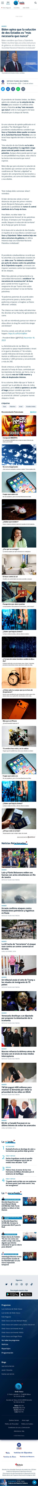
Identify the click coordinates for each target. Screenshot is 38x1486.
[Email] (23, 89)
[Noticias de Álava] (9, 1456)
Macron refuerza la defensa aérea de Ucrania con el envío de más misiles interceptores (18, 1054)
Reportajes (6, 1348)
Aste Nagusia (7, 8)
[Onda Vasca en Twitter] (6, 1284)
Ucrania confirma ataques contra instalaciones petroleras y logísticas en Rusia (18, 910)
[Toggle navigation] (2, 2)
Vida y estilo (10, 1156)
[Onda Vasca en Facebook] (11, 1284)
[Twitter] (3, 89)
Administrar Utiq (19, 1431)
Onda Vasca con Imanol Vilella (12, 1332)
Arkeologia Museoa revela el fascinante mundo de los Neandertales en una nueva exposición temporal (11, 1261)
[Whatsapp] (18, 89)
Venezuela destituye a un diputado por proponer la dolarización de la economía (17, 1018)
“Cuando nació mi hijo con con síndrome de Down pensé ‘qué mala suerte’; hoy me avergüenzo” (21, 1183)
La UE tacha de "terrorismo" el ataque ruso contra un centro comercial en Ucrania (19, 946)
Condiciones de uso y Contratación (19, 1428)
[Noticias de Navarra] (27, 1456)
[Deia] (7, 1452)
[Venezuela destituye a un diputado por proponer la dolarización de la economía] (19, 1001)
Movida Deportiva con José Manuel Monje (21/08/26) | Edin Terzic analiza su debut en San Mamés (10, 1206)
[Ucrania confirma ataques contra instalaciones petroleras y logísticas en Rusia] (19, 893)
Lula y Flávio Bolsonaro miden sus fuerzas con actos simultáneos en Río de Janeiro (19, 875)
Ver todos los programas (10, 1340)
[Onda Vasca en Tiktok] (32, 1284)
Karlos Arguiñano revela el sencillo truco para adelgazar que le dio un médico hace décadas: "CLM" (19, 1160)
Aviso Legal (25, 1420)
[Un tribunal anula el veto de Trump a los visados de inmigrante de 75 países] (19, 965)
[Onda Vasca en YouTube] (16, 1284)
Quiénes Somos (14, 1420)
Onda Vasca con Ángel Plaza (12, 1336)
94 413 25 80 (20, 1396)
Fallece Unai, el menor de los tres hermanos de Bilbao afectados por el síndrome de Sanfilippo (20, 1172)
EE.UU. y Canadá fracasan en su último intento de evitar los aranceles (19, 1124)
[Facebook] (13, 89)
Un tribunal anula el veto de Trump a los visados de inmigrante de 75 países (18, 982)
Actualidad (10, 1146)
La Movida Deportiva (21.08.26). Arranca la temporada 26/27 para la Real (11, 1224)
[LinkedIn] (8, 89)
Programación (7, 1353)
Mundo (4, 870)
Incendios (17, 8)
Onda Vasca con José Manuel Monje (14, 1321)
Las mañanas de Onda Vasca (12, 1309)
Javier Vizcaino (7, 1370)
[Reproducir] (26, 1203)
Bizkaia (8, 1167)
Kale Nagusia (6, 1317)
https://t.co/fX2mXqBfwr (17, 333)
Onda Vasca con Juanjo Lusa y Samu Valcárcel (18, 1325)
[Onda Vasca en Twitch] (27, 1284)
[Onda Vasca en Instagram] (21, 1284)
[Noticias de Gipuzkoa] (23, 1452)
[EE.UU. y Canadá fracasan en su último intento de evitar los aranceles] (19, 1108)
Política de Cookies (27, 1424)
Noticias (5, 1344)
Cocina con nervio (8, 1374)
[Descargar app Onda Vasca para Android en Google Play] (12, 1294)
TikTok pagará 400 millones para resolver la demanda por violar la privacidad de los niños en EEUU (17, 1089)
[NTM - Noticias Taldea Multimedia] (19, 1446)
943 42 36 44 (20, 1402)
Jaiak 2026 (26, 8)
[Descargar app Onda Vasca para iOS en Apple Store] (26, 1294)
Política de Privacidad (11, 1424)
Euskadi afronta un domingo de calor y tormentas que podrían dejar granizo (20, 1150)
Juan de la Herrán (8, 1366)
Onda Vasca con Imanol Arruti (12, 1329)
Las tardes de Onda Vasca (11, 1313)
